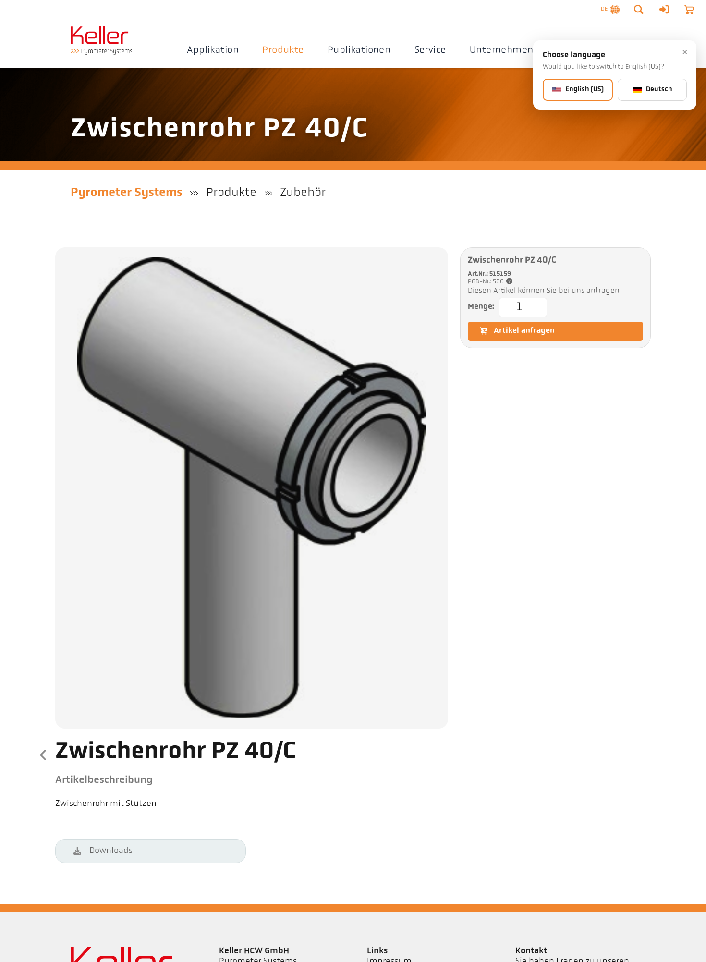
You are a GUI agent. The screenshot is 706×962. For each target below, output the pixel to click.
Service (430, 50)
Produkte (283, 50)
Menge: (481, 307)
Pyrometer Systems (127, 193)
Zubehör (303, 193)
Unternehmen (501, 50)
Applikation (212, 50)
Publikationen (359, 50)
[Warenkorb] (689, 9)
